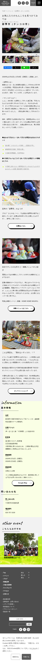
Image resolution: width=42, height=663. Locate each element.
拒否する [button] (16, 657)
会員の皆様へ (20, 619)
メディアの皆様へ (8, 604)
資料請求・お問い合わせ (11, 601)
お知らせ (6, 594)
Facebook (8, 67)
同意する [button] (26, 657)
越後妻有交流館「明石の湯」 (15, 149)
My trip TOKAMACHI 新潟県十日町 (5, 3)
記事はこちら (21, 226)
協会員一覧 (6, 611)
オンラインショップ (21, 391)
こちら (33, 648)
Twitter (16, 67)
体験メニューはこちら (21, 308)
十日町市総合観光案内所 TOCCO (27, 368)
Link (34, 67)
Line (25, 67)
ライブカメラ (7, 588)
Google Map (22, 483)
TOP (3, 11)
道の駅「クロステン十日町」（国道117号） (20, 145)
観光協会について (8, 606)
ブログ (5, 579)
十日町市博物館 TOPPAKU (14, 153)
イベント (10, 11)
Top (4, 572)
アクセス (6, 591)
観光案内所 (6, 599)
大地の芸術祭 (7, 585)
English (15, 629)
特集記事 (6, 582)
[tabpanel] (21, 40)
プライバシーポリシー (10, 609)
